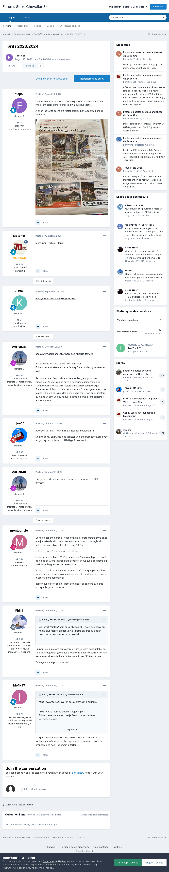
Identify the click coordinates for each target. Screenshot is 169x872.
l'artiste (127, 377)
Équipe (50, 25)
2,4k (20, 264)
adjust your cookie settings (85, 864)
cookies (6, 864)
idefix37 (19, 685)
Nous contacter (101, 847)
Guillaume (128, 433)
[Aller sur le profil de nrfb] (119, 54)
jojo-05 (19, 423)
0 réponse (144, 238)
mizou (128, 205)
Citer (45, 222)
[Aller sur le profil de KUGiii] (19, 302)
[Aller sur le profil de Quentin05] (120, 226)
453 (20, 375)
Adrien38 (19, 346)
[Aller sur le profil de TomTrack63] (120, 348)
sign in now (78, 772)
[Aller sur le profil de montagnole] (19, 542)
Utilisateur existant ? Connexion (127, 6)
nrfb (129, 59)
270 (20, 714)
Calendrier (22, 25)
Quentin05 (131, 224)
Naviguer (10, 17)
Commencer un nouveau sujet (52, 78)
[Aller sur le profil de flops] (9, 57)
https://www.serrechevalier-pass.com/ (55, 298)
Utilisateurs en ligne (70, 25)
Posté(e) (143, 59)
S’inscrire (158, 6)
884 (20, 639)
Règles (37, 25)
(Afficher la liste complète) (94, 814)
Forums (7, 25)
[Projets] (127, 430)
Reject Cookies (154, 862)
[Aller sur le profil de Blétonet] (19, 247)
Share (14, 65)
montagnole (19, 530)
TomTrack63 (134, 348)
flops (22, 55)
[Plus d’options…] (104, 94)
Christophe (147, 224)
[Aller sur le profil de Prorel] (119, 139)
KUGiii (19, 291)
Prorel (130, 144)
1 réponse (144, 215)
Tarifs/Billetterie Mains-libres (54, 59)
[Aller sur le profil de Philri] (19, 622)
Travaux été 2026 (132, 167)
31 (20, 319)
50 (20, 122)
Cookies (117, 847)
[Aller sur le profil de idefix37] (19, 697)
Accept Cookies (129, 862)
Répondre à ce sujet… (35, 789)
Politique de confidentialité (75, 847)
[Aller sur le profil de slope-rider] (120, 249)
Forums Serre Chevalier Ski (25, 6)
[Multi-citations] (37, 222)
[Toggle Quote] (40, 619)
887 (20, 452)
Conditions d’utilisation (54, 861)
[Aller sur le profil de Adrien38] (19, 358)
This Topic (149, 17)
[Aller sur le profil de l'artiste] (119, 372)
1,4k (20, 559)
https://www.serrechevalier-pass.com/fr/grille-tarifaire (64, 353)
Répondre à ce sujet (92, 78)
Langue (51, 847)
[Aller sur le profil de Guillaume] (119, 431)
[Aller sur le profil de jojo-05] (19, 435)
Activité (25, 17)
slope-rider (131, 247)
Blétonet (19, 235)
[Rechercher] (163, 17)
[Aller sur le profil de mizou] (120, 207)
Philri (19, 610)
